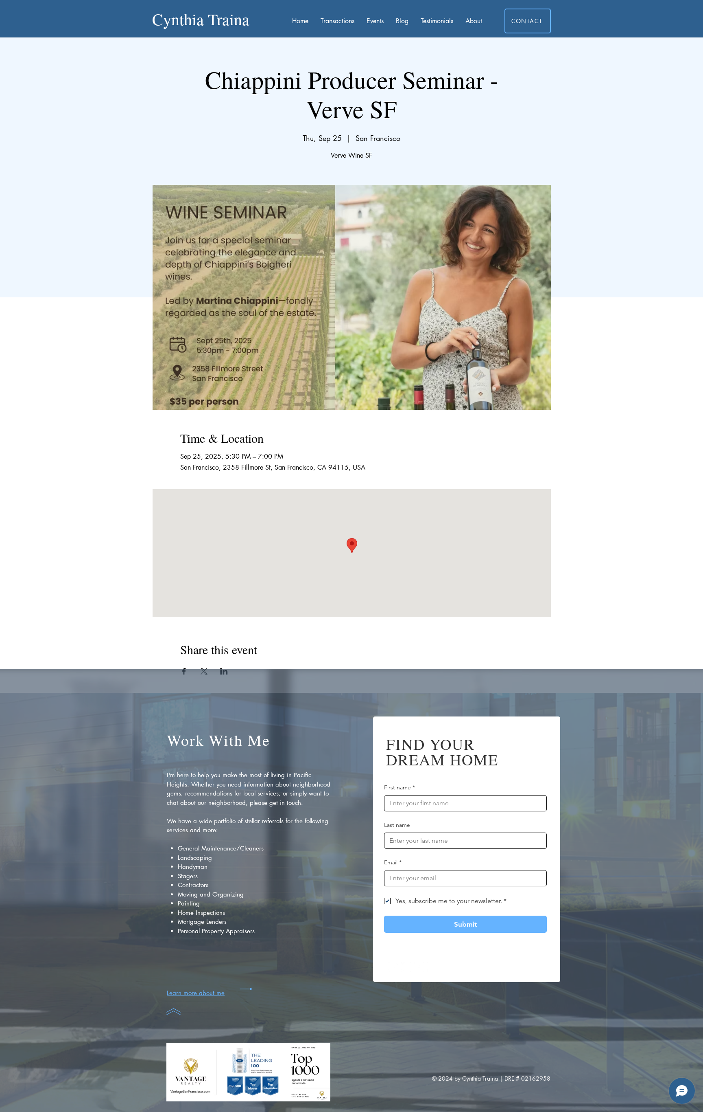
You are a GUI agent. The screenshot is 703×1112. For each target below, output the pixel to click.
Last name (397, 825)
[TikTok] (419, 967)
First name (399, 787)
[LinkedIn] (432, 967)
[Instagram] (406, 967)
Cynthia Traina (200, 19)
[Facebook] (393, 967)
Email (393, 862)
